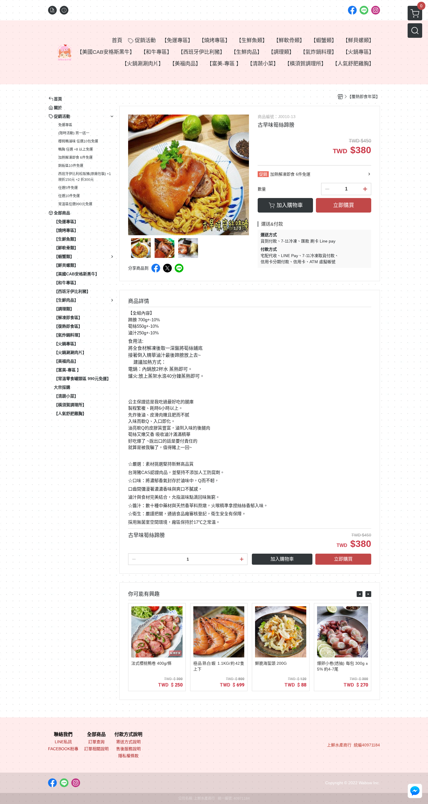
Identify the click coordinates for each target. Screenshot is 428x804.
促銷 (263, 174)
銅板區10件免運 (70, 166)
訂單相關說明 (96, 749)
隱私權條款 (128, 756)
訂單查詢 (96, 742)
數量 (262, 189)
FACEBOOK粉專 (63, 749)
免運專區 (65, 125)
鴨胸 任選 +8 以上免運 (75, 149)
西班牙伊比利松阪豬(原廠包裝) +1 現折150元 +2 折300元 (84, 177)
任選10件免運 (69, 196)
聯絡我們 (63, 734)
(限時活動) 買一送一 (73, 133)
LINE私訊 (63, 742)
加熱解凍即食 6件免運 (75, 158)
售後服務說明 (128, 749)
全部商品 (96, 734)
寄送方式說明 (128, 742)
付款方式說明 (128, 734)
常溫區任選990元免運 (75, 204)
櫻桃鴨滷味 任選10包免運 (78, 141)
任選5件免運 (68, 188)
